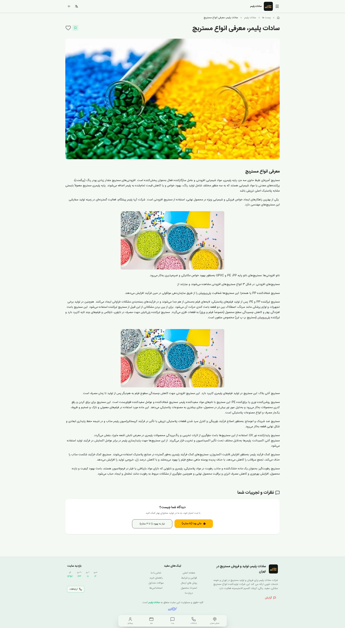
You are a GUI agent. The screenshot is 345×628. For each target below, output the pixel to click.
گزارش (268, 598)
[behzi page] (172, 609)
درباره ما (189, 593)
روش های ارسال (189, 583)
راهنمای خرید (156, 578)
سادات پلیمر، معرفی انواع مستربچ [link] (221, 17)
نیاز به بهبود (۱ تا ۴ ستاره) (152, 524)
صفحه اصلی (189, 573)
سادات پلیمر (250, 17)
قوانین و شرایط (189, 578)
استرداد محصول (189, 588)
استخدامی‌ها (156, 588)
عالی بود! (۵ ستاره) (192, 523)
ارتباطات (73, 589)
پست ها (266, 17)
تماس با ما (156, 573)
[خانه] (278, 18)
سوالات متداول (156, 583)
